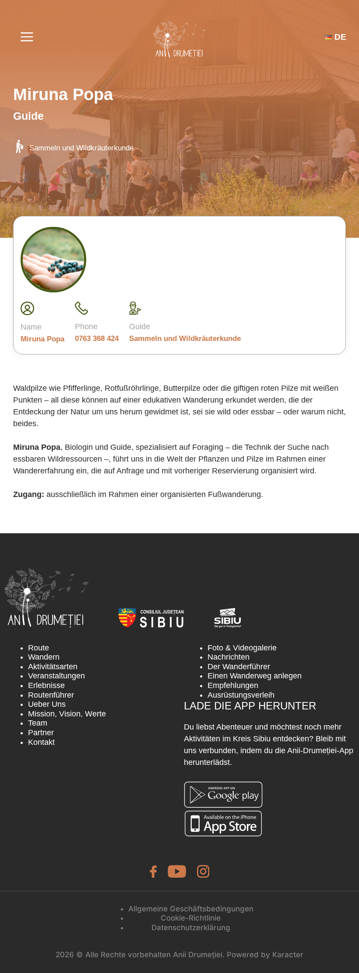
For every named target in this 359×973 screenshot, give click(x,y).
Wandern (44, 657)
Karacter (287, 954)
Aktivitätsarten (52, 666)
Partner (41, 732)
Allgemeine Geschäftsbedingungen (190, 908)
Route (38, 647)
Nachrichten (229, 657)
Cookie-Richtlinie (191, 918)
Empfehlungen (233, 685)
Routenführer (51, 695)
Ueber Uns (47, 704)
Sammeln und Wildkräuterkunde (81, 148)
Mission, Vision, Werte (67, 713)
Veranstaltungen (56, 675)
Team (37, 723)
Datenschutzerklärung (190, 927)
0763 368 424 (97, 338)
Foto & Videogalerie (242, 647)
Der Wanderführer (239, 666)
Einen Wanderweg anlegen (255, 675)
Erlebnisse (46, 685)
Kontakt (41, 742)
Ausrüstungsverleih (241, 695)
